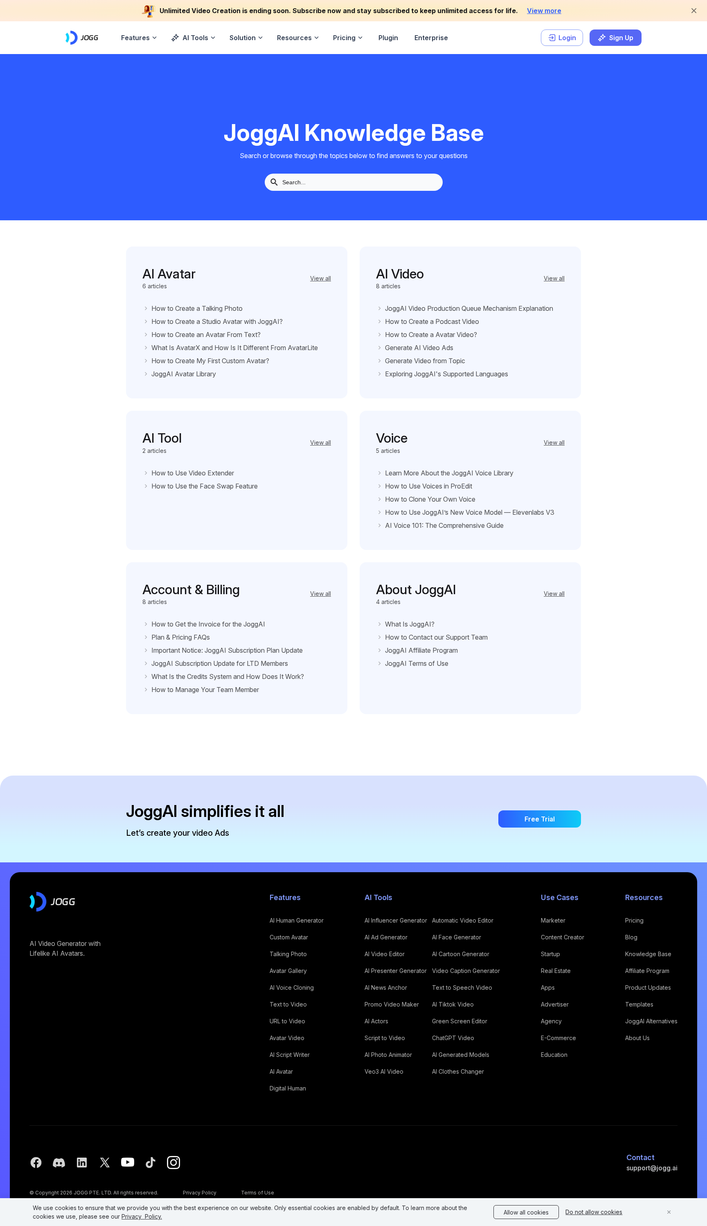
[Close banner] (694, 10)
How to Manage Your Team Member (205, 689)
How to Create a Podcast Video (432, 321)
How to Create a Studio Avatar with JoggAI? (217, 321)
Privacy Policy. (142, 1216)
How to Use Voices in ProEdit (428, 486)
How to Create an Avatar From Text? (206, 334)
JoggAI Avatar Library (183, 374)
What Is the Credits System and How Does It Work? (227, 676)
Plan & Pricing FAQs (180, 637)
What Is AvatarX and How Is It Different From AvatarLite (234, 348)
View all (320, 278)
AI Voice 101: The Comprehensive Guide (444, 525)
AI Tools (195, 38)
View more (544, 11)
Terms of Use (257, 1193)
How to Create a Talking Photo (197, 308)
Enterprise (431, 38)
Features (135, 38)
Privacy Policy (199, 1193)
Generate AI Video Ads (419, 348)
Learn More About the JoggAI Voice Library (449, 473)
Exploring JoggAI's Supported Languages (446, 374)
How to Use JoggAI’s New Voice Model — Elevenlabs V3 (469, 512)
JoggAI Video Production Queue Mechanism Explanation (469, 308)
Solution (243, 38)
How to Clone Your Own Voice (430, 499)
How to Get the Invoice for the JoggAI (208, 624)
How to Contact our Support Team (436, 637)
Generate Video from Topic (425, 361)
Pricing (344, 38)
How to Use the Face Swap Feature (204, 486)
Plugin (388, 38)
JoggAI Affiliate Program (421, 650)
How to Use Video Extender (192, 473)
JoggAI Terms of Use (416, 663)
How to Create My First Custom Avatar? (210, 361)
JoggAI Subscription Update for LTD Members (219, 663)
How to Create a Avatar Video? (431, 334)
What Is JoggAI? (410, 624)
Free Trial (540, 819)
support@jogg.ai (652, 1168)
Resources (294, 38)
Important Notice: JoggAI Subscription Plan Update (227, 650)
